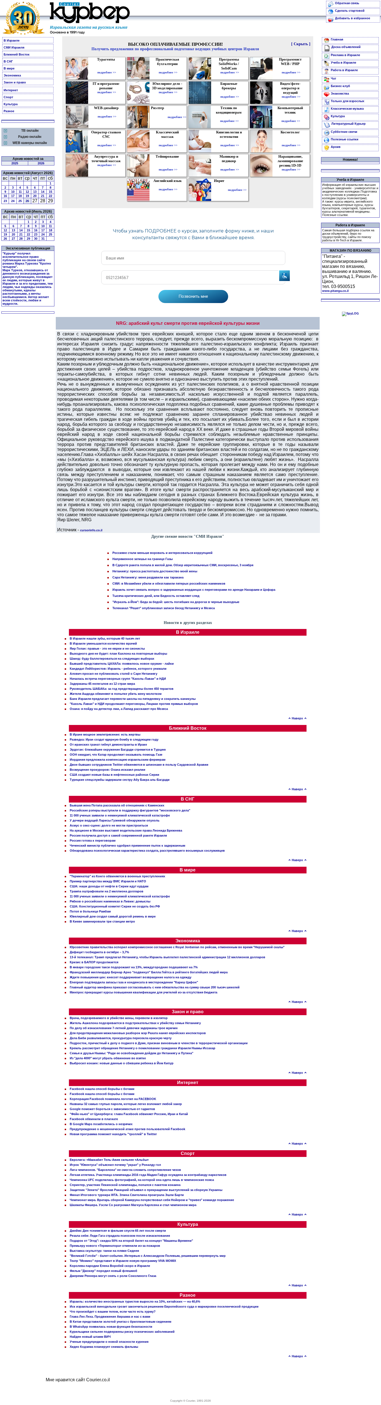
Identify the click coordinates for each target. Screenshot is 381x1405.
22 (50, 196)
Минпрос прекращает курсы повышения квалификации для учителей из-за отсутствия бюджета (143, 992)
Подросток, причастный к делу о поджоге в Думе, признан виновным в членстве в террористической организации (159, 1043)
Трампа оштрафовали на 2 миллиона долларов (106, 891)
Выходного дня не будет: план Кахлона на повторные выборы (118, 653)
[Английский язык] (168, 185)
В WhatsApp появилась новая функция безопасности (111, 1326)
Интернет (11, 90)
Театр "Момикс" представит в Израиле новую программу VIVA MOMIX (123, 1260)
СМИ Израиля (14, 47)
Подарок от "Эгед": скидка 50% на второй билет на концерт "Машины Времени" (131, 1240)
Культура (11, 104)
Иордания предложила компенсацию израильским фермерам (117, 759)
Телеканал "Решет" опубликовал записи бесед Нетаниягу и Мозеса (163, 608)
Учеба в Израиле (343, 62)
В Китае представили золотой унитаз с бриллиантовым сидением (120, 1321)
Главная (337, 39)
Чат (333, 78)
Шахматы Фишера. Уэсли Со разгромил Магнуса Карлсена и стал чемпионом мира (133, 1205)
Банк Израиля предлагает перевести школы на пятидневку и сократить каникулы (133, 698)
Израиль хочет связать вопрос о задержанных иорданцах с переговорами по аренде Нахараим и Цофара (193, 589)
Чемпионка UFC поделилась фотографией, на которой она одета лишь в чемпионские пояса (142, 1179)
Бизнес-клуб (340, 86)
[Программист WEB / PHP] (291, 68)
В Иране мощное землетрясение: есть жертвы (105, 734)
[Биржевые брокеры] (229, 92)
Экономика (12, 75)
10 (13, 191)
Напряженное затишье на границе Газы (142, 559)
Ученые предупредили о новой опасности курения (109, 1341)
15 (50, 191)
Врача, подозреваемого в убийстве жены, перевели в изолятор (119, 1018)
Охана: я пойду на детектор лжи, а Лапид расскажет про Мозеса (119, 708)
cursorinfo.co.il (91, 530)
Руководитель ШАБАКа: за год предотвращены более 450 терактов (121, 688)
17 (13, 196)
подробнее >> (106, 72)
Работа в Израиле (344, 70)
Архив (336, 146)
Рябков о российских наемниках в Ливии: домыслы (110, 901)
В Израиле (12, 40)
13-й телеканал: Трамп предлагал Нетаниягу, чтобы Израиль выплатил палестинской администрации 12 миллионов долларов (167, 957)
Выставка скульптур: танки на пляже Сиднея (104, 1250)
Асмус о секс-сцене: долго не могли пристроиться (109, 825)
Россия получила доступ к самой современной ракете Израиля (118, 835)
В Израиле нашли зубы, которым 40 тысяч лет (105, 638)
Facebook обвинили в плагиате (94, 1119)
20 (35, 196)
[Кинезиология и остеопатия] (229, 141)
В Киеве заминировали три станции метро (102, 921)
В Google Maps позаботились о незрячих (101, 1124)
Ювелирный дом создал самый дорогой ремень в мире (113, 916)
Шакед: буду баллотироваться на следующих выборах (112, 658)
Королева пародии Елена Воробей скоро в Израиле (110, 1265)
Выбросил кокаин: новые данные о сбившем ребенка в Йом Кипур (121, 1063)
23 (5, 201)
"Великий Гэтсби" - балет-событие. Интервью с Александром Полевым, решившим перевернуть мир (148, 1255)
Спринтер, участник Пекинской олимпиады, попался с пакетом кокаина (125, 1185)
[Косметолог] (291, 141)
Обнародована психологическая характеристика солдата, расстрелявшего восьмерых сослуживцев (147, 850)
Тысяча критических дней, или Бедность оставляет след (155, 595)
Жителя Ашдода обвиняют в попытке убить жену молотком (115, 693)
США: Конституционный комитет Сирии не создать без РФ (115, 906)
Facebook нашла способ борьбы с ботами (102, 1089)
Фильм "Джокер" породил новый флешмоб (103, 1270)
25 (20, 201)
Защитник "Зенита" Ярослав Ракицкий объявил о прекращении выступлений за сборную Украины (146, 1190)
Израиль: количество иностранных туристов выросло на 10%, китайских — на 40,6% (135, 1301)
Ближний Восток (17, 54)
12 (27, 191)
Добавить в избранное (352, 18)
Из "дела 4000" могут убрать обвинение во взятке (108, 1058)
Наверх (297, 718)
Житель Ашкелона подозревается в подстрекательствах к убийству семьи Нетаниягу (135, 1023)
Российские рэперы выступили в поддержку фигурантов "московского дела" (130, 810)
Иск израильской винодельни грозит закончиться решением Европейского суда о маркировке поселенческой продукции (164, 1306)
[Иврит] (220, 189)
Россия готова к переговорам (92, 840)
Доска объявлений (346, 47)
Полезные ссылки (344, 139)
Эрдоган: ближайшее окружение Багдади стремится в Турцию (118, 749)
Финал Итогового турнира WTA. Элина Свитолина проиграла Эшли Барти (127, 1195)
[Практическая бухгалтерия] (168, 68)
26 (27, 201)
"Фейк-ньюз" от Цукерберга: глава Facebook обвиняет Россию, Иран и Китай (129, 1114)
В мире (9, 68)
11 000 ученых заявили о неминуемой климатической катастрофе (120, 815)
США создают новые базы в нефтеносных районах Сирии (114, 774)
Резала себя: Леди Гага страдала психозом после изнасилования (120, 1235)
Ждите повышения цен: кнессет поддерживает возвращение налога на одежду (130, 977)
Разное (9, 111)
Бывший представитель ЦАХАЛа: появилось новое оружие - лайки (122, 663)
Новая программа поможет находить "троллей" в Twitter (113, 1134)
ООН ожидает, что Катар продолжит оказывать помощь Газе (116, 754)
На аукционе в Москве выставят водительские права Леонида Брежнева (126, 830)
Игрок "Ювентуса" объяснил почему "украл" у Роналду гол (115, 1164)
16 (5, 196)
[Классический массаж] (168, 141)
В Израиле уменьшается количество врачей (103, 643)
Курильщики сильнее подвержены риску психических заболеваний (122, 1331)
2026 (41, 163)
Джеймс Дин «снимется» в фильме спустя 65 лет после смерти (118, 1230)
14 (42, 191)
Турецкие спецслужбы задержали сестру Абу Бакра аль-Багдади (120, 779)
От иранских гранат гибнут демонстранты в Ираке (108, 744)
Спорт (8, 97)
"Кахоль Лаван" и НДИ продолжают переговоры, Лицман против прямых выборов (134, 703)
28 (21, 238)
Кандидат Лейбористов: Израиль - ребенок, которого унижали (118, 668)
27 (13, 238)
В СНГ (8, 61)
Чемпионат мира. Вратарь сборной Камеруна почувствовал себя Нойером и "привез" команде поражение (152, 1200)
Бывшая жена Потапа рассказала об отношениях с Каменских (117, 805)
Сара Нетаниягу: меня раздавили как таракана (148, 577)
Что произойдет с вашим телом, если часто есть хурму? (113, 1311)
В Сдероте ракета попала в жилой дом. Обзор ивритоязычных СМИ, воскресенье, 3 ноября (182, 565)
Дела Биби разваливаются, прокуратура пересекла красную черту (121, 1038)
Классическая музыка (347, 108)
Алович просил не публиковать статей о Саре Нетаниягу (113, 673)
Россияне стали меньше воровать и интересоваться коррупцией (162, 552)
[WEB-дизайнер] (107, 112)
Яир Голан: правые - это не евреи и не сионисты (107, 648)
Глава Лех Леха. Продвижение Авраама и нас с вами (110, 1316)
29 (28, 238)
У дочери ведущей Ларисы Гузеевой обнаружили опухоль (115, 820)
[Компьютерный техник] (290, 117)
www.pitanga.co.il (335, 290)
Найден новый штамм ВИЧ (90, 1336)
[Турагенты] (107, 68)
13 (35, 191)
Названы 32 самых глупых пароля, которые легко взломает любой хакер (126, 1104)
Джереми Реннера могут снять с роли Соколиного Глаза (113, 1275)
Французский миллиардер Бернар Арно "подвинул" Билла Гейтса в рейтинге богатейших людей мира (149, 972)
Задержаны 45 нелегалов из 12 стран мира (102, 683)
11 (20, 191)
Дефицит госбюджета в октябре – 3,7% (99, 952)
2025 (14, 163)
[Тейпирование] (168, 165)
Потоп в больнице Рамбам (90, 911)
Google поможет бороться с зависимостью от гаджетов (112, 1109)
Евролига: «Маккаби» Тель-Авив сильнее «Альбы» (109, 1159)
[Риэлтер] (158, 117)
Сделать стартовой (350, 10)
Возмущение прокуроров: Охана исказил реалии (107, 769)
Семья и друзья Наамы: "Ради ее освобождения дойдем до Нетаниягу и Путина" (131, 1053)
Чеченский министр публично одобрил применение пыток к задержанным (127, 845)
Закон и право (15, 82)
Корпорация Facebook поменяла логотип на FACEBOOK (113, 1099)
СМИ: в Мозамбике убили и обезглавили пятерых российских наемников (168, 583)
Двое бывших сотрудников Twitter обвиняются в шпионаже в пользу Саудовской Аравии (139, 764)
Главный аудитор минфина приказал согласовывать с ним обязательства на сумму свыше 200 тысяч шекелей (155, 987)
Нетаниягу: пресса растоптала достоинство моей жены (154, 571)
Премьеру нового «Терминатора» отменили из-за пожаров (115, 1245)
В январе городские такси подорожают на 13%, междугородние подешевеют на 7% (134, 967)
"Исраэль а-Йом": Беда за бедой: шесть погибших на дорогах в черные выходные (175, 602)
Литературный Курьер (348, 123)
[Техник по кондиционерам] (229, 117)
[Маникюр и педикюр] (229, 165)
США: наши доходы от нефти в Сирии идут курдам (109, 886)
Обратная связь (347, 3)
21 (42, 196)
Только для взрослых (347, 101)
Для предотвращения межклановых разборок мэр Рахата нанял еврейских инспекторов (138, 1033)
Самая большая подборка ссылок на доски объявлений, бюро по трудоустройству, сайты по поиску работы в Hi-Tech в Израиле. (348, 235)
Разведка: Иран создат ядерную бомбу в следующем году (114, 739)
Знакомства (340, 93)
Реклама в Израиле (345, 55)
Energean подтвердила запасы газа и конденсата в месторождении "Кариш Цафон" (134, 982)
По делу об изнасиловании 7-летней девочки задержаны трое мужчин (124, 1028)
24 (13, 201)
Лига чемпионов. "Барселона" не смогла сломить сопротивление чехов (125, 1169)
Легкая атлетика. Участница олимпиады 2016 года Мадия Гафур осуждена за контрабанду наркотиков (148, 1174)
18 (20, 196)
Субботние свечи (344, 131)
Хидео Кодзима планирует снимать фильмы (104, 1346)
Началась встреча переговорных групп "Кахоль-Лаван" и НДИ (118, 678)
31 (43, 238)
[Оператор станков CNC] (106, 141)
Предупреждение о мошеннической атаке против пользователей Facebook (127, 1129)
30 (35, 238)
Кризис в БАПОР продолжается (94, 962)
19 (27, 196)
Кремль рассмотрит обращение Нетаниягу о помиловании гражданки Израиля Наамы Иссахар (142, 1048)
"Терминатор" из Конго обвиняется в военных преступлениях (117, 876)
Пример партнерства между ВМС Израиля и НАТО (108, 881)
